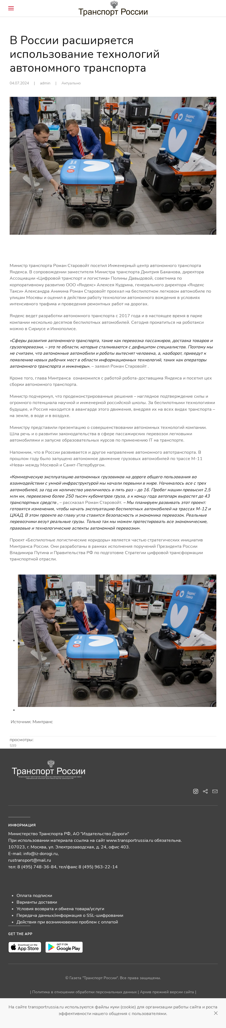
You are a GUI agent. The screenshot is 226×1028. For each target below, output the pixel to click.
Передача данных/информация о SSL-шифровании (70, 915)
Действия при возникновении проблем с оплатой (67, 922)
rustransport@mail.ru (29, 860)
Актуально (71, 83)
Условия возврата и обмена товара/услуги (60, 909)
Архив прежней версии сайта (167, 992)
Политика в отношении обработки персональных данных (84, 992)
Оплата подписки (34, 896)
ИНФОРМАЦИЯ (22, 825)
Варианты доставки (37, 902)
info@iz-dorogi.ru (40, 854)
